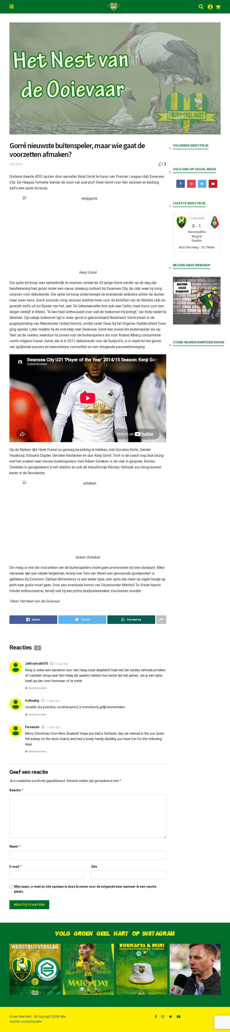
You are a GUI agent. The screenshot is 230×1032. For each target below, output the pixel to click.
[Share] (33, 619)
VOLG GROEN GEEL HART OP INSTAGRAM (115, 933)
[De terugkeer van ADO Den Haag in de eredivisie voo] (35, 969)
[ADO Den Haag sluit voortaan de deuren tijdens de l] (195, 969)
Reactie (16, 790)
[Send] (131, 619)
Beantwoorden (37, 688)
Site (94, 866)
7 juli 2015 (15, 164)
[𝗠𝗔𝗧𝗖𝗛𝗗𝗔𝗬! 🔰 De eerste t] (88, 969)
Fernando (32, 727)
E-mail (15, 866)
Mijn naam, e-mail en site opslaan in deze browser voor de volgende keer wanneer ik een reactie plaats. (85, 889)
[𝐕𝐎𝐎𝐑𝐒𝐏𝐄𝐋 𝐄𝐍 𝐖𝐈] (141, 969)
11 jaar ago (61, 663)
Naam (15, 846)
